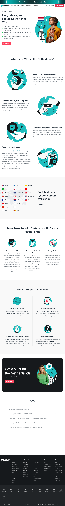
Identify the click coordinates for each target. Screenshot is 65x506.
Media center (36, 470)
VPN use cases (25, 466)
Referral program (47, 470)
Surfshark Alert (14, 466)
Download (22, 5)
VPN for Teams (35, 5)
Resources (27, 5)
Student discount (47, 466)
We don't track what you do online (45, 311)
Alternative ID (14, 464)
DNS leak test (57, 468)
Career (35, 474)
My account (51, 5)
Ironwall (13, 480)
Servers (10, 11)
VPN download (25, 474)
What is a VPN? (25, 462)
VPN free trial (25, 476)
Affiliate (45, 462)
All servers (41, 204)
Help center (57, 478)
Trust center (36, 472)
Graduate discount (47, 468)
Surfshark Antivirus (15, 468)
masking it (52, 341)
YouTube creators (47, 464)
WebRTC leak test (58, 470)
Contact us (36, 480)
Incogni (13, 478)
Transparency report (37, 478)
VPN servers (25, 468)
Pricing (18, 5)
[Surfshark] (5, 5)
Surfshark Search (15, 470)
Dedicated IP (25, 470)
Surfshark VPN (14, 462)
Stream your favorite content (12, 339)
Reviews (24, 472)
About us (35, 468)
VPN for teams (36, 462)
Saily (13, 482)
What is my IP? (57, 464)
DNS (56, 462)
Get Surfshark (6, 43)
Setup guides (57, 480)
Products (13, 5)
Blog (34, 476)
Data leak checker (58, 472)
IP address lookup (58, 466)
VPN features (25, 464)
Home (4, 11)
